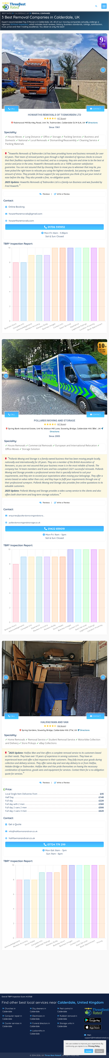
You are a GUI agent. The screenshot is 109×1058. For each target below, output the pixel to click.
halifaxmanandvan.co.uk (22, 838)
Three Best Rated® (53, 1055)
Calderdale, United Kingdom (81, 1002)
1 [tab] (50, 102)
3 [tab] (55, 102)
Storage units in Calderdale (65, 1025)
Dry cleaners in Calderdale (38, 1010)
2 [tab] (53, 102)
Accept (88, 1051)
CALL (12, 109)
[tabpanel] (54, 71)
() (61, 118)
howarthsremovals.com (21, 220)
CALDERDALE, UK (21, 13)
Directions (93, 122)
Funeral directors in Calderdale (40, 1025)
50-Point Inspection (19, 24)
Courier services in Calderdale (12, 1025)
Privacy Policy (93, 1046)
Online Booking (17, 206)
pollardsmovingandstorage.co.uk (24, 522)
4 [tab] (57, 102)
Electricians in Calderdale (37, 1017)
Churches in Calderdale (8, 1010)
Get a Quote (15, 824)
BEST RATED (7, 13)
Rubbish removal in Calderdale (67, 1017)
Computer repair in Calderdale (12, 1017)
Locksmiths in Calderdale (37, 1032)
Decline (99, 1051)
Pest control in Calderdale (65, 1010)
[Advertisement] (54, 973)
